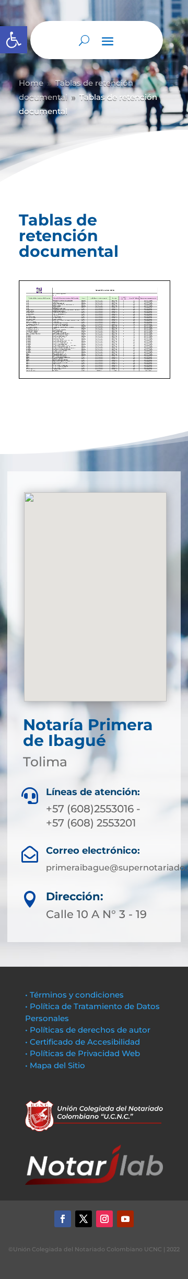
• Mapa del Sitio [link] (56, 1065)
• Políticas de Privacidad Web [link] (82, 1053)
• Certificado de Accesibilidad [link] (82, 1042)
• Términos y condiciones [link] (74, 995)
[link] (13, 39)
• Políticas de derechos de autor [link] (87, 1030)
